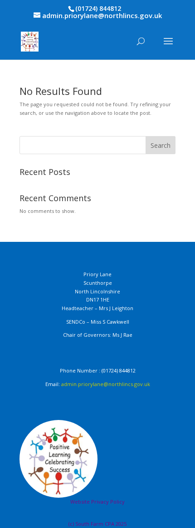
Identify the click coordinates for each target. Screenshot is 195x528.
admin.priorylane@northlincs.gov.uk (105, 384)
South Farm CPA (95, 523)
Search (161, 145)
